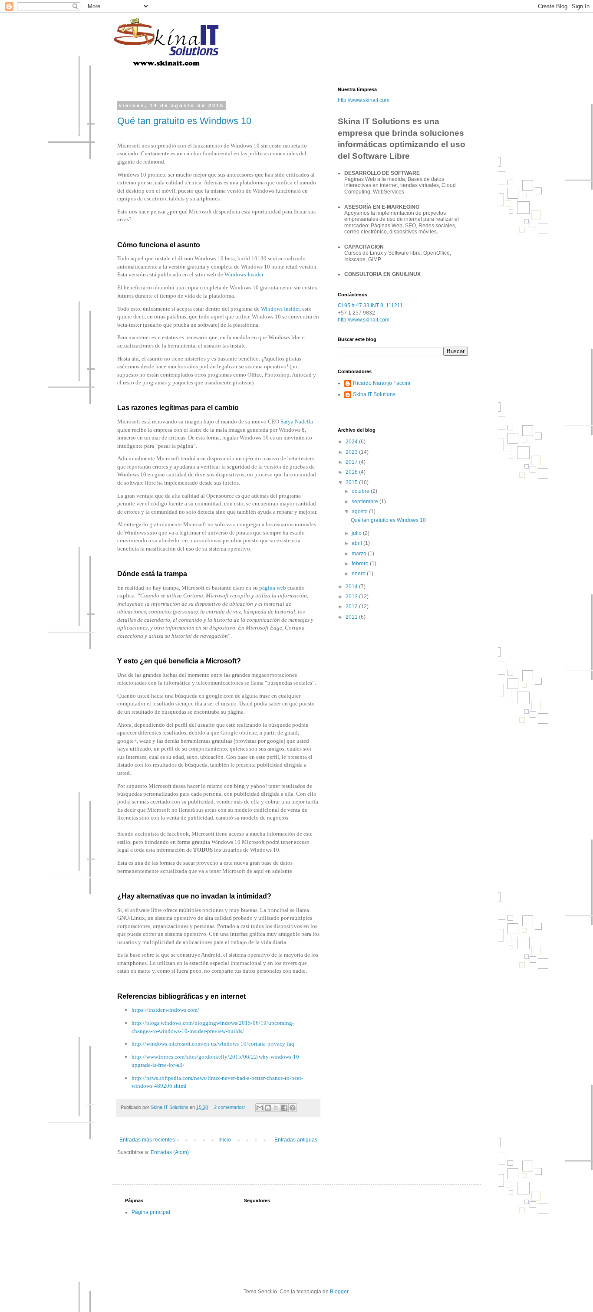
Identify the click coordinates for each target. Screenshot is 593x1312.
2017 (352, 462)
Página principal (151, 1212)
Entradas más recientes (147, 1140)
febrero (361, 564)
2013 (352, 597)
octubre (361, 491)
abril (357, 543)
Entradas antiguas (295, 1140)
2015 (352, 482)
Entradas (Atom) (170, 1152)
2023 (352, 452)
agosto (360, 511)
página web (272, 587)
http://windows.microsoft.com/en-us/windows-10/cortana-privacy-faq (213, 1043)
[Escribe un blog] (268, 1107)
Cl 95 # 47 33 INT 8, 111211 (370, 305)
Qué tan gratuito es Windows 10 (184, 120)
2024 (352, 442)
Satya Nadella (296, 421)
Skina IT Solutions (374, 394)
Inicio (224, 1140)
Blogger (339, 1292)
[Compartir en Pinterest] (292, 1107)
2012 (352, 607)
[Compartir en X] (276, 1107)
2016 (352, 472)
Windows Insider (243, 274)
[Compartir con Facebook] (284, 1107)
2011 (352, 617)
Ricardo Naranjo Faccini (381, 383)
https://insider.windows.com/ (165, 1010)
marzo (360, 554)
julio (357, 533)
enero (359, 574)
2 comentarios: (230, 1107)
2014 (352, 587)
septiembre (365, 502)
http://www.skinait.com (363, 100)
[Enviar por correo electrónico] (259, 1107)
